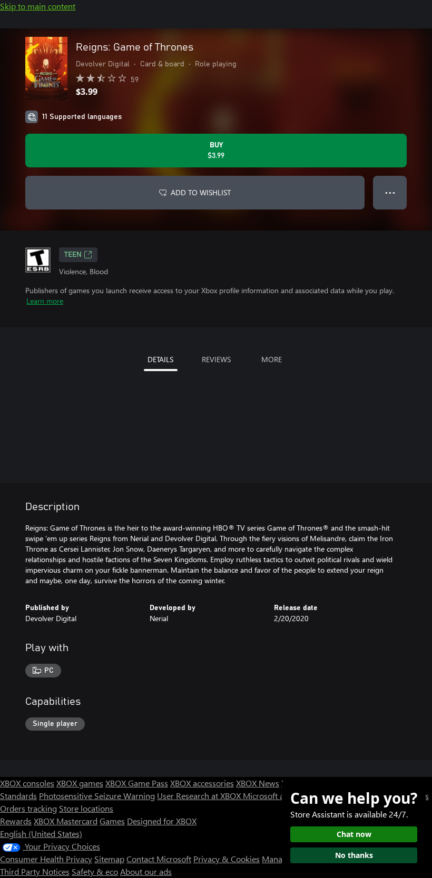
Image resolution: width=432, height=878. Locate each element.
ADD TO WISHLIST (201, 192)
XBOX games (79, 783)
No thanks (354, 855)
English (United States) (41, 833)
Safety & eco (95, 871)
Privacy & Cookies (226, 858)
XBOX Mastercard (65, 820)
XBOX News (257, 783)
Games (112, 820)
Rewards (16, 820)
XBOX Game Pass (136, 783)
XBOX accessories (202, 783)
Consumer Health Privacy (46, 858)
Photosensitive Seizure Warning (97, 795)
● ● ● (390, 192)
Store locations (86, 808)
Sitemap (109, 858)
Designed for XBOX (162, 820)
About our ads (146, 871)
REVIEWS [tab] (216, 359)
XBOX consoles (27, 783)
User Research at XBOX (200, 795)
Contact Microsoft (158, 858)
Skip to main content (37, 6)
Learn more (44, 301)
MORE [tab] (271, 359)
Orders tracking (28, 808)
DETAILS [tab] (160, 359)
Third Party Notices (35, 871)
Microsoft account (275, 795)
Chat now (354, 834)
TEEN (73, 254)
